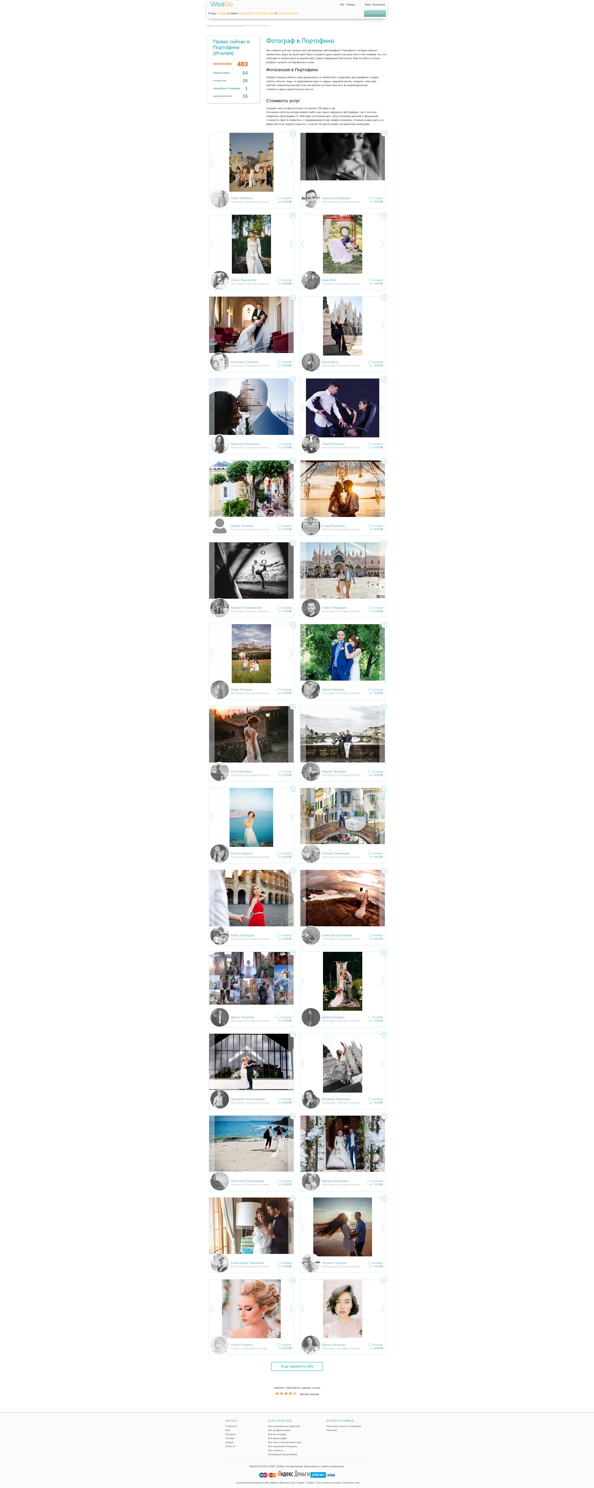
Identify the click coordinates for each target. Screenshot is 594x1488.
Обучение (331, 1430)
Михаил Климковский (246, 608)
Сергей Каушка (333, 444)
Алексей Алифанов (336, 198)
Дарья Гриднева (242, 1017)
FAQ (342, 4)
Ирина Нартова (333, 689)
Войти (368, 4)
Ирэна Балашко (333, 1345)
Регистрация (378, 4)
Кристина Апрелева (245, 444)
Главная (211, 25)
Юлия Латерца (241, 689)
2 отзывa (287, 772)
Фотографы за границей (230, 25)
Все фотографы (277, 1434)
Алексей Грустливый (337, 935)
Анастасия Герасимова (247, 1181)
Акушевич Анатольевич (248, 1099)
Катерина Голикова (245, 362)
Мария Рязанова (334, 771)
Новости (230, 1446)
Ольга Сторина (242, 1345)
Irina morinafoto (241, 771)
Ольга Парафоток (244, 280)
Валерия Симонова (336, 1099)
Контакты (231, 1434)
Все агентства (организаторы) (284, 1442)
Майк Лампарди (242, 935)
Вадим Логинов (242, 526)
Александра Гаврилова (247, 1263)
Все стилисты (275, 1450)
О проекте (231, 1426)
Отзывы (230, 1438)
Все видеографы (277, 1438)
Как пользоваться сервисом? (284, 1426)
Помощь (350, 4)
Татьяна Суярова (334, 1263)
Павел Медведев (334, 608)
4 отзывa (378, 198)
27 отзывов (377, 1181)
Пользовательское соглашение (343, 1426)
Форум (229, 1442)
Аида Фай (329, 280)
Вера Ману (330, 362)
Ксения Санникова (335, 853)
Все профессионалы (279, 1430)
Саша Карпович (333, 526)
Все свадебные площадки (282, 1446)
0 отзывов (286, 198)
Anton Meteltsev (242, 198)
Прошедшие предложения (282, 1454)
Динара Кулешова (335, 1181)
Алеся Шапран (242, 853)
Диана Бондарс (333, 1017)
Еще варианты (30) (297, 1366)
